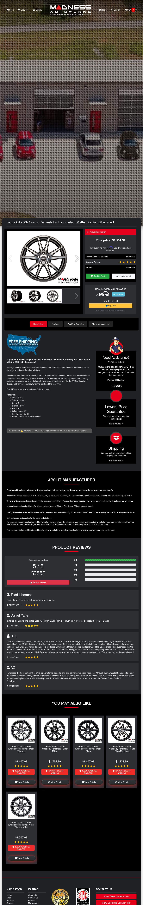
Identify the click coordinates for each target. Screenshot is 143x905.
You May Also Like (75, 324)
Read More (115, 423)
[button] (77, 258)
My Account (33, 903)
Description (38, 324)
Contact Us (33, 897)
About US (32, 895)
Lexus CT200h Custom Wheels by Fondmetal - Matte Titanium (21, 749)
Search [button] (116, 9)
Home (9, 895)
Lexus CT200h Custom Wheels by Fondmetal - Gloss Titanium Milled (21, 825)
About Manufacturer (101, 324)
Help (103, 9)
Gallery (38, 9)
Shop (11, 9)
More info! (130, 256)
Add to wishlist (123, 276)
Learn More (118, 294)
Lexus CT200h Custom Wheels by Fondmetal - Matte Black (88, 749)
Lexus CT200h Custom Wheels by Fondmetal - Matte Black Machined (122, 749)
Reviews (55, 324)
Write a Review (39, 582)
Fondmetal (130, 267)
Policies (31, 900)
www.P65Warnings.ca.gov (75, 430)
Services (24, 9)
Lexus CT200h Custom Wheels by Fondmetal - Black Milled (55, 749)
